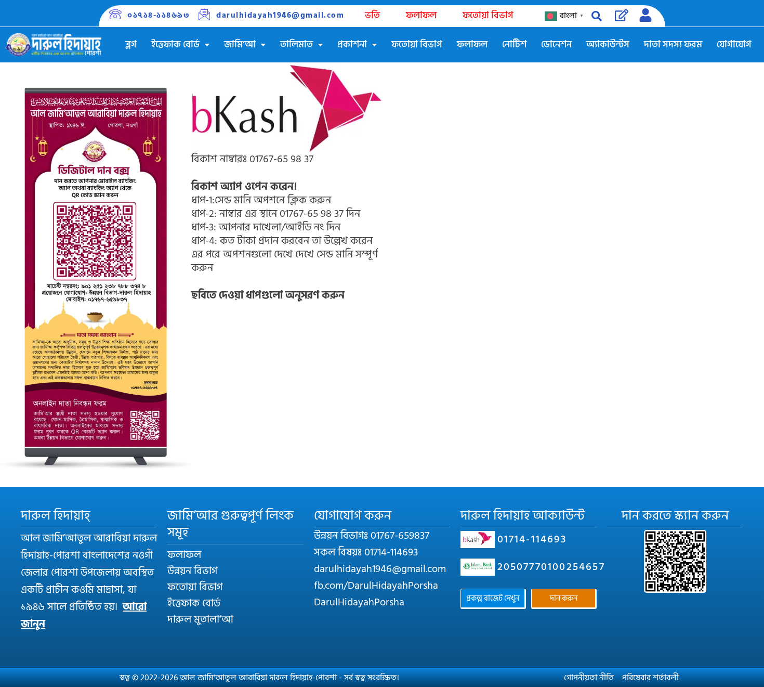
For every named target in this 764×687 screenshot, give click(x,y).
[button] (180, 44)
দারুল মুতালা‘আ (200, 619)
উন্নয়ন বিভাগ (192, 571)
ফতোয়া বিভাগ (488, 15)
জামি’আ (240, 44)
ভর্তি (372, 15)
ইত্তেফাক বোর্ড (175, 44)
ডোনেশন (556, 44)
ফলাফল (421, 15)
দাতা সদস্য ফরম (673, 44)
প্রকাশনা (352, 44)
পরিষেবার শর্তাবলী (650, 677)
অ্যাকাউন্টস (607, 44)
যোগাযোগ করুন (352, 515)
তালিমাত (296, 44)
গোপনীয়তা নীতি (589, 677)
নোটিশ (514, 44)
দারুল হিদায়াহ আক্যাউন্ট (522, 515)
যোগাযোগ (734, 44)
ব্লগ (131, 44)
